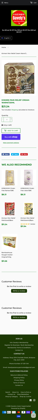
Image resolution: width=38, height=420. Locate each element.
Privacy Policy (19, 380)
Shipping (14, 110)
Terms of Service (19, 383)
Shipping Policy (19, 377)
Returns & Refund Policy (19, 375)
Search (7, 392)
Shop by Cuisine (25, 396)
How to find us (26, 392)
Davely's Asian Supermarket (21, 406)
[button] (25, 224)
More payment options (11, 142)
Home (4, 47)
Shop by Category (11, 396)
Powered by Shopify (18, 408)
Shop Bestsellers (23, 394)
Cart (34, 3)
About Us (15, 392)
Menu (6, 3)
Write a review (19, 291)
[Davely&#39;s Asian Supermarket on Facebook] (31, 400)
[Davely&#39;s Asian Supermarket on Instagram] (34, 400)
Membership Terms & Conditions (19, 347)
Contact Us (19, 350)
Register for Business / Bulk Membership (19, 345)
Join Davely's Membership (19, 342)
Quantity (5, 115)
